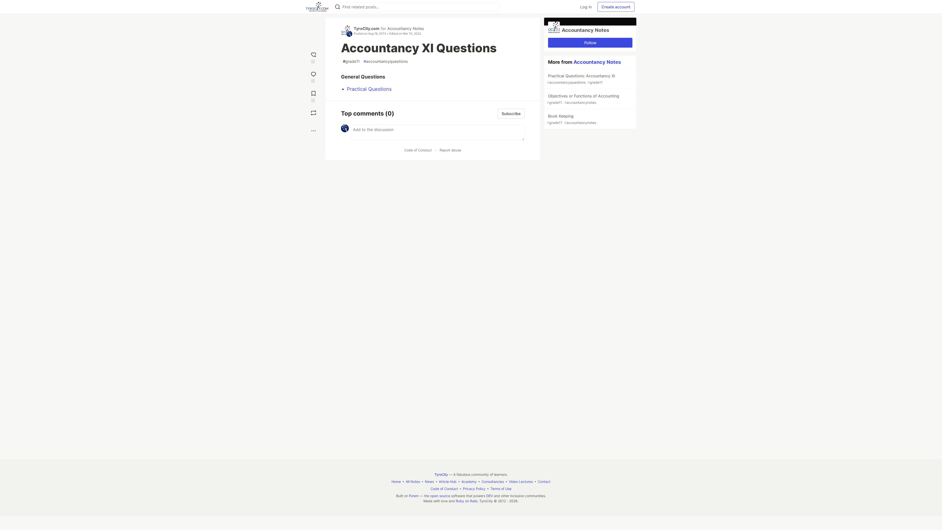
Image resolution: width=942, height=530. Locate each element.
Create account (616, 6)
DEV (489, 496)
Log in (586, 6)
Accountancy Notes (405, 28)
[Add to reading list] (313, 96)
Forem (414, 496)
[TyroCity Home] (317, 7)
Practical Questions (369, 89)
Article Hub (448, 481)
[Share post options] (313, 131)
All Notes (413, 481)
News (429, 481)
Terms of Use (500, 489)
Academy (469, 481)
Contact (544, 481)
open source (440, 496)
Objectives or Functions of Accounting (583, 99)
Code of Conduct (418, 150)
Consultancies (493, 481)
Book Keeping (571, 119)
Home (396, 481)
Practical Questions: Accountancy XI (581, 78)
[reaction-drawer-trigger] (313, 57)
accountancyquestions (386, 61)
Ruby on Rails (466, 501)
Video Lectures (521, 481)
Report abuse (450, 150)
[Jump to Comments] (313, 76)
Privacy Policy (474, 489)
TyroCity (441, 474)
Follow (590, 42)
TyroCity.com (366, 28)
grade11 (351, 61)
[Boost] (313, 113)
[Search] (337, 7)
